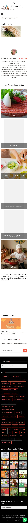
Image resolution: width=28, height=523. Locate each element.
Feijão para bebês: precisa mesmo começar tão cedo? (14, 266)
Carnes (16, 17)
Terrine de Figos (14, 145)
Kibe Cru (14, 115)
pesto (4, 432)
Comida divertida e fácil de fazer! (14, 206)
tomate (18, 439)
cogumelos (12, 403)
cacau (19, 383)
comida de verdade (7, 406)
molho (15, 426)
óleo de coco (6, 442)
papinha (16, 429)
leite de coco (6, 426)
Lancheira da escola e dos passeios (12, 422)
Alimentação (15, 376)
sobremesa (13, 436)
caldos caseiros (19, 399)
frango (18, 413)
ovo (10, 429)
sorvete (4, 439)
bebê (23, 380)
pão (10, 432)
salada (23, 432)
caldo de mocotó (7, 396)
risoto (16, 432)
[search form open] (14, 3)
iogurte (21, 416)
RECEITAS (11, 17)
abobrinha (5, 376)
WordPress (18, 520)
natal (22, 426)
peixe (23, 429)
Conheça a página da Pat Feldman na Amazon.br (14, 343)
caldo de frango (19, 386)
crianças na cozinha (8, 409)
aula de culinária (14, 380)
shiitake (4, 436)
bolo (13, 383)
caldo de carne (6, 386)
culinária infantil (7, 413)
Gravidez (13, 416)
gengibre (4, 416)
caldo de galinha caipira (9, 393)
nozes (4, 429)
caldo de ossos (20, 396)
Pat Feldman (15, 6)
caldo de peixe (6, 399)
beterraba (5, 383)
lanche (4, 419)
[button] (5, 456)
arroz (4, 380)
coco (3, 403)
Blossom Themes (20, 519)
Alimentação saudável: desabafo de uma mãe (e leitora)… (14, 236)
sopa (21, 436)
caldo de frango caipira (9, 390)
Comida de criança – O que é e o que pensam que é (14, 176)
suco (11, 439)
